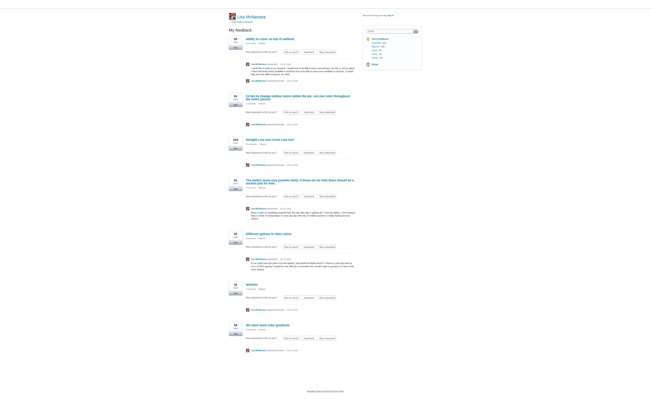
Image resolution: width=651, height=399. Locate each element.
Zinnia (375, 58)
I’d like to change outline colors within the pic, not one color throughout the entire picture (298, 97)
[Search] (416, 31)
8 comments (251, 43)
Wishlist (252, 284)
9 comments (251, 188)
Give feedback (380, 38)
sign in (391, 15)
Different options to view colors (268, 234)
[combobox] (390, 31)
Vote (236, 48)
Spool (375, 50)
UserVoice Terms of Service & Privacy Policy (325, 391)
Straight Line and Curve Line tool (270, 139)
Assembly (376, 43)
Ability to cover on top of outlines (270, 39)
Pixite (375, 64)
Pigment (262, 43)
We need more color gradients (268, 325)
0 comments (251, 330)
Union (375, 54)
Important (310, 52)
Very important (328, 52)
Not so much (291, 52)
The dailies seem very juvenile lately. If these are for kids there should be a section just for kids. (300, 182)
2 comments (251, 238)
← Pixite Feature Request (240, 22)
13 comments (251, 144)
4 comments (251, 104)
